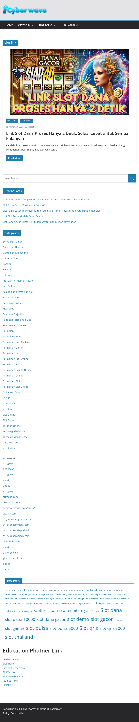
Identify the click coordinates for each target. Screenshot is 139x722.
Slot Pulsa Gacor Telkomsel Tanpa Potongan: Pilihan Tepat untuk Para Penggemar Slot (51, 210)
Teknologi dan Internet (15, 437)
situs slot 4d (9, 403)
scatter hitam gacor (76, 610)
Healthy (7, 269)
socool (31, 126)
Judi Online (9, 286)
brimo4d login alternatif (43, 594)
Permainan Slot (11, 381)
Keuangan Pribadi (13, 303)
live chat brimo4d (69, 603)
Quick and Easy (11, 392)
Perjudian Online (12, 336)
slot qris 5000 (112, 628)
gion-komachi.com (13, 558)
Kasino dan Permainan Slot (18, 291)
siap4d (6, 480)
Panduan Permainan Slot (17, 319)
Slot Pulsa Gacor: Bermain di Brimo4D (24, 205)
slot (97, 611)
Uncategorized (11, 442)
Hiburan (7, 275)
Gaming (7, 264)
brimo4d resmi (105, 594)
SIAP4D (7, 684)
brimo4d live (10, 594)
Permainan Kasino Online (17, 370)
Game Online (10, 258)
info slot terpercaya (14, 668)
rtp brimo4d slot (25, 611)
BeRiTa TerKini (11, 659)
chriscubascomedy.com (16, 524)
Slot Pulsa (8, 420)
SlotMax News (11, 672)
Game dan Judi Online (15, 252)
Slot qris (89, 628)
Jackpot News (10, 680)
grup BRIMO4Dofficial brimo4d (114, 598)
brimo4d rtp (119, 594)
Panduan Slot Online (14, 325)
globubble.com (11, 541)
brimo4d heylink (68, 590)
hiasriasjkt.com (11, 502)
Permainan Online (13, 375)
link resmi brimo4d (51, 603)
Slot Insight (9, 663)
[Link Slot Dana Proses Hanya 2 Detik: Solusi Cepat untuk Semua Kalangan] (69, 82)
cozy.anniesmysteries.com (17, 519)
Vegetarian (9, 448)
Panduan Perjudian (14, 314)
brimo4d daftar (52, 590)
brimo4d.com (10, 496)
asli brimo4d (10, 590)
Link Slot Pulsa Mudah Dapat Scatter (23, 216)
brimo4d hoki (83, 590)
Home (9, 25)
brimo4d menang (90, 594)
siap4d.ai (8, 547)
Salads (6, 397)
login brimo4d (85, 603)
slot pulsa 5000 (63, 628)
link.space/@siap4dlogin (16, 530)
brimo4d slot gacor (27, 598)
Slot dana (111, 610)
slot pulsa (37, 628)
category (24, 25)
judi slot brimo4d (12, 603)
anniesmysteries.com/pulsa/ (19, 508)
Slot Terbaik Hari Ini (14, 676)
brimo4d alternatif (36, 590)
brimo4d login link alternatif (68, 594)
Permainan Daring (13, 347)
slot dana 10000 (20, 619)
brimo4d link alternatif (113, 590)
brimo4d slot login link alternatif (52, 599)
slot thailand (19, 637)
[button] (32, 25)
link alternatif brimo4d (32, 603)
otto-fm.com (9, 513)
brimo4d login (24, 594)
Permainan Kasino (13, 364)
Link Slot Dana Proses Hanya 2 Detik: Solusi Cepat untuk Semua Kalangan (67, 135)
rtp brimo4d (10, 611)
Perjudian (8, 331)
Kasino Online (11, 297)
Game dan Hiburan (13, 247)
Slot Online (26, 121)
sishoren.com (10, 552)
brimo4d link (96, 590)
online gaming (102, 603)
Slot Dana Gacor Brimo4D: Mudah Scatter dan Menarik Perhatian (39, 221)
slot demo (78, 619)
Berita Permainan (13, 241)
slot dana (12, 121)
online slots (118, 603)
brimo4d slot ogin (76, 598)
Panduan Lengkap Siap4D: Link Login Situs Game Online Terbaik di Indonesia (46, 199)
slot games (15, 628)
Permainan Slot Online (15, 386)
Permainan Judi (11, 353)
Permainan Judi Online (15, 358)
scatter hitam (46, 610)
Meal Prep (8, 308)
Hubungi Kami (69, 25)
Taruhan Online (12, 425)
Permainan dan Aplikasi (16, 342)
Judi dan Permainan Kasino (18, 280)
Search (132, 178)
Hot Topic (45, 25)
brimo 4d (22, 590)
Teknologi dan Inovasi (15, 431)
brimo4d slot (11, 598)
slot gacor (8, 463)
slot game (119, 620)
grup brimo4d (92, 599)
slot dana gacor (51, 619)
